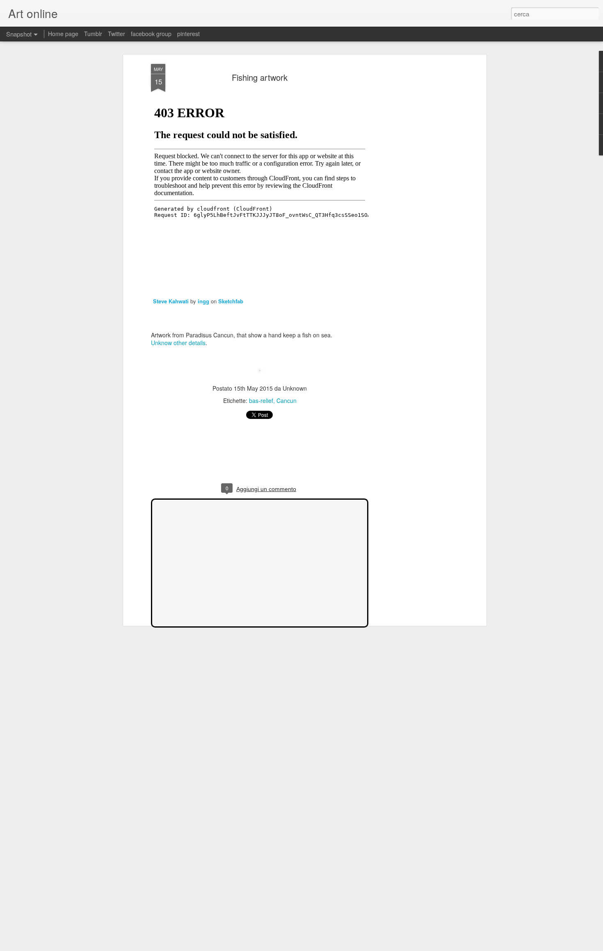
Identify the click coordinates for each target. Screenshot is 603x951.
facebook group (151, 34)
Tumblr (93, 34)
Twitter (116, 34)
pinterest (188, 34)
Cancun (286, 400)
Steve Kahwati (171, 301)
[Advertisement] (413, 193)
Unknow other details (178, 343)
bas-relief (261, 400)
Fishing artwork (260, 77)
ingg (203, 301)
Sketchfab (230, 301)
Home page (63, 34)
